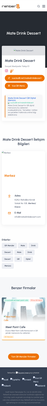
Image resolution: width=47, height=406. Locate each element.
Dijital (28, 259)
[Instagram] (6, 71)
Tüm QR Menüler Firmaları (23, 356)
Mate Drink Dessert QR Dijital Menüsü (22, 99)
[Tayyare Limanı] (22, 373)
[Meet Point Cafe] (23, 309)
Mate (23, 245)
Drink (33, 245)
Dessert (7, 252)
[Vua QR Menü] (12, 71)
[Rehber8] (11, 6)
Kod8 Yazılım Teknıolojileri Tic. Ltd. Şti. (19, 392)
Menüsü (7, 266)
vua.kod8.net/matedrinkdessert (26, 78)
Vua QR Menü (18, 86)
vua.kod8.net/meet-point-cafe (17, 300)
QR (18, 259)
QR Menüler (9, 245)
